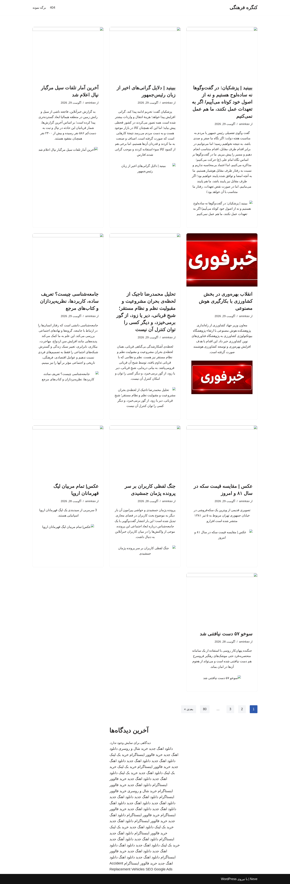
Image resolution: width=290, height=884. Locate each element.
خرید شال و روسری (133, 749)
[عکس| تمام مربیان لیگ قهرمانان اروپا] (68, 452)
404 (52, 7)
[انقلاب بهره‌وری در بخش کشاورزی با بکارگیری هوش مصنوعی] (221, 260)
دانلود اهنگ (117, 803)
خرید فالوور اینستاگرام (146, 755)
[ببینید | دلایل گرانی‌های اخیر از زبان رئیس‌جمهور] (145, 53)
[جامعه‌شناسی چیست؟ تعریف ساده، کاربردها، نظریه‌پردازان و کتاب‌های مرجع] (68, 260)
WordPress (229, 879)
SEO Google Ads (159, 869)
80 (205, 709)
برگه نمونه (39, 7)
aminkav (244, 124)
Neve (253, 879)
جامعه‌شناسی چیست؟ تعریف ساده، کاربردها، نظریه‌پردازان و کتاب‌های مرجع (69, 301)
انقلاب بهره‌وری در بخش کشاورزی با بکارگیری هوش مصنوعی (226, 301)
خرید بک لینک (119, 755)
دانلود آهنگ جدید (121, 839)
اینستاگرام (166, 839)
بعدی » (188, 709)
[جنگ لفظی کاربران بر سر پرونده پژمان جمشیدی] (145, 452)
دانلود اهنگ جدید (161, 749)
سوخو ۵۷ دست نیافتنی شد (226, 633)
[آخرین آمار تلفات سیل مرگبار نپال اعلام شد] (68, 53)
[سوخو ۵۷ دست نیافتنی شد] (221, 599)
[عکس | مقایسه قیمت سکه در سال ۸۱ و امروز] (221, 452)
